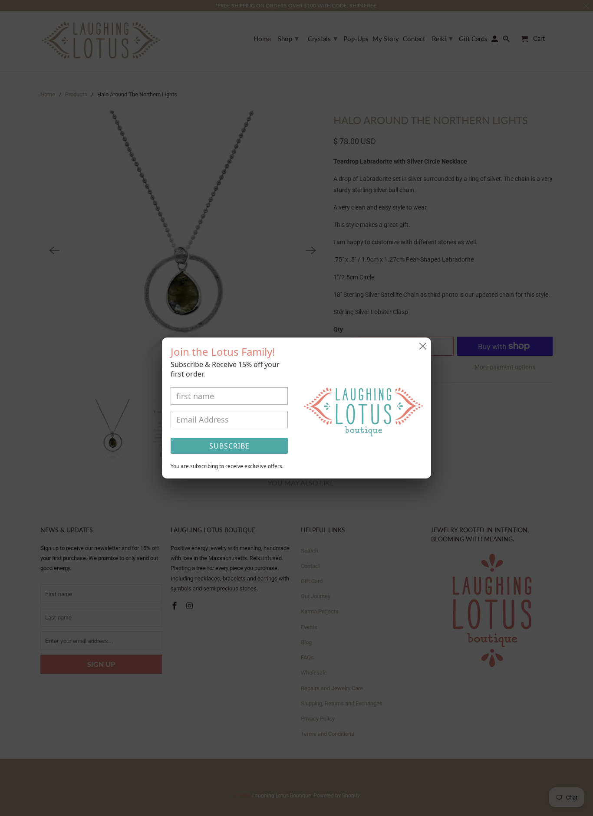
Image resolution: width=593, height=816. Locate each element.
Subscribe (229, 446)
